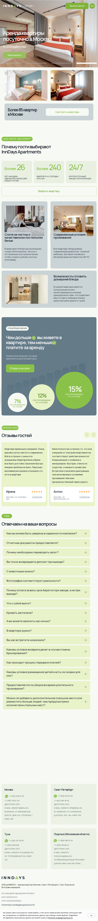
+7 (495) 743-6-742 (12, 801)
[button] (76, 6)
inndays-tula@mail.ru (22, 852)
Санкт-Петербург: (64, 789)
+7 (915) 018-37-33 (16, 796)
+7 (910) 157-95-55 (16, 841)
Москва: (9, 789)
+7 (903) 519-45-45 (65, 796)
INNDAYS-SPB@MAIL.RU (71, 808)
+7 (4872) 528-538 (12, 845)
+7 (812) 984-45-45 (61, 801)
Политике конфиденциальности (60, 918)
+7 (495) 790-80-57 (61, 845)
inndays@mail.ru (19, 808)
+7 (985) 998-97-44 (65, 840)
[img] (92, 6)
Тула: (7, 834)
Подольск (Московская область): (72, 834)
